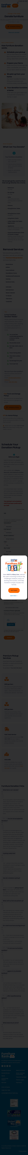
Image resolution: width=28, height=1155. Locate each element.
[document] (14, 577)
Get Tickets (14, 590)
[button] (25, 572)
